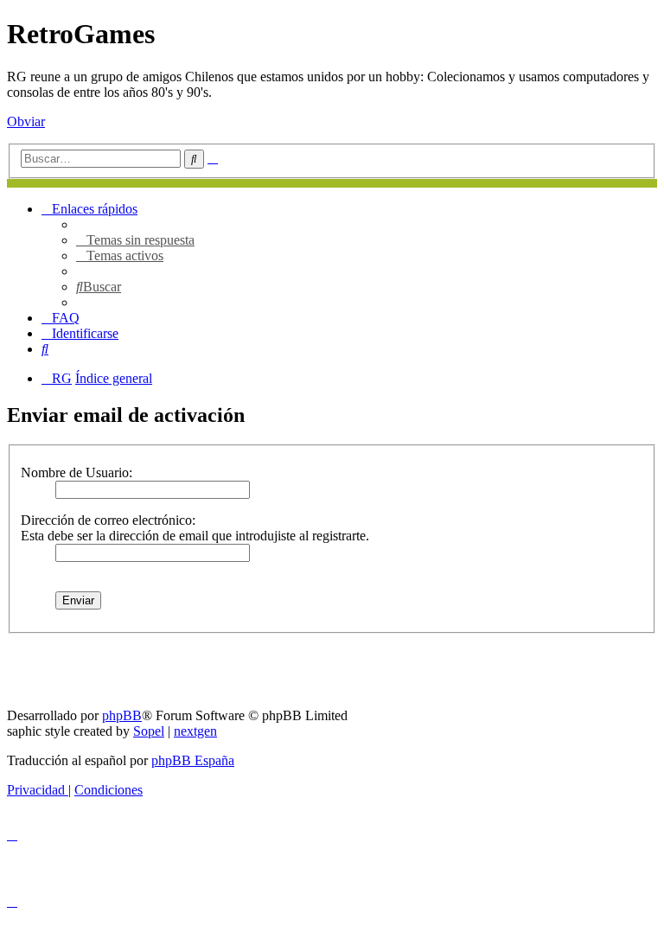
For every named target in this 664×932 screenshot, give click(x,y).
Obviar (26, 121)
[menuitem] (135, 240)
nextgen (195, 731)
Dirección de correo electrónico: (108, 520)
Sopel (148, 731)
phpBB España (192, 760)
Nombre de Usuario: (76, 472)
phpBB (122, 715)
